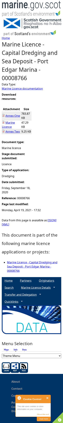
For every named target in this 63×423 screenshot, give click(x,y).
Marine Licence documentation (22, 88)
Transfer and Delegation (19, 295)
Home (6, 38)
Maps (6, 349)
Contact (16, 389)
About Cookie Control (19, 398)
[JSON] (52, 220)
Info (16, 349)
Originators (46, 281)
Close (47, 398)
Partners (25, 281)
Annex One (12, 116)
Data (24, 349)
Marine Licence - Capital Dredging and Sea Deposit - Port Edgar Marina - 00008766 (32, 266)
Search (9, 288)
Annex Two (12, 131)
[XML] (5, 224)
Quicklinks (10, 302)
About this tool (43, 414)
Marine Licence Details (34, 288)
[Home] (31, 9)
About (15, 382)
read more (43, 419)
